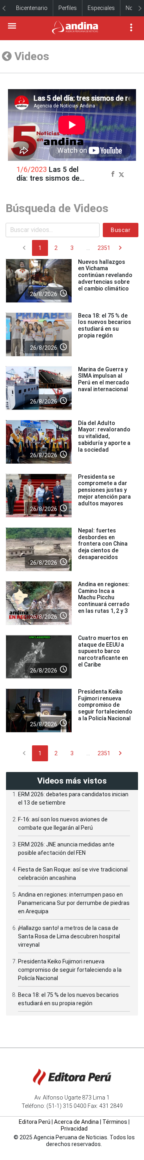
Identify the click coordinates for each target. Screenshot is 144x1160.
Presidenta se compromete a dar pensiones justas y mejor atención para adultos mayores (104, 490)
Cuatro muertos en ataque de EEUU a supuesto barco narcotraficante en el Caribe (103, 651)
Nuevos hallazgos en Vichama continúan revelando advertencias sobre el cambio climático (105, 275)
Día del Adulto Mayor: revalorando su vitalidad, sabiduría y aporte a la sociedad (104, 436)
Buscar (120, 230)
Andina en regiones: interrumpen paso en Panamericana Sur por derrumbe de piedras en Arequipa (74, 902)
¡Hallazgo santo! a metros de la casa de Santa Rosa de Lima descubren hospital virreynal (69, 936)
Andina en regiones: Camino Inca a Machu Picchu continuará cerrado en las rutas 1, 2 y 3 (104, 597)
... (88, 248)
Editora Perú (34, 1122)
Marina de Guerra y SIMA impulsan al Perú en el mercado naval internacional (103, 379)
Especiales (101, 8)
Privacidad (74, 1128)
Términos (114, 1122)
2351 (104, 248)
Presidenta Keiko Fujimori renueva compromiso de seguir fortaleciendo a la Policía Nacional (105, 704)
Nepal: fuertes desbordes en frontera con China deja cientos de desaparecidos (103, 543)
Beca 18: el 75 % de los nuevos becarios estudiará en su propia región (104, 325)
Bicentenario (32, 8)
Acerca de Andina (76, 1122)
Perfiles (67, 8)
